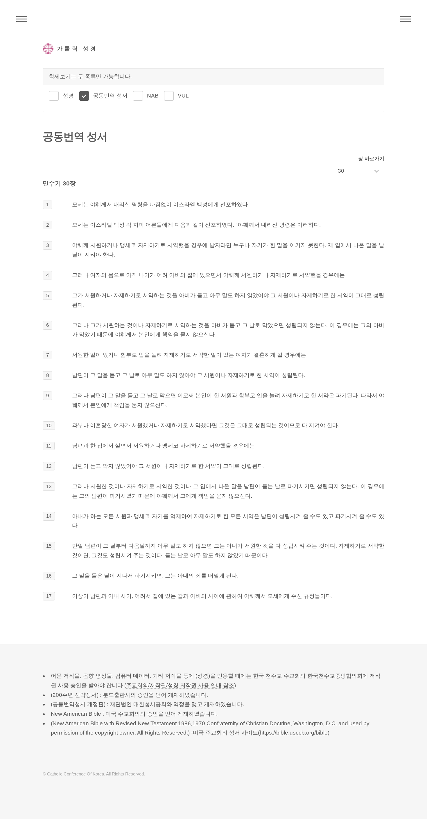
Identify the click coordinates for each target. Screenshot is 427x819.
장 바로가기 (371, 158)
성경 (68, 96)
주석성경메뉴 (22, 19)
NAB (153, 96)
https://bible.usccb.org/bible (294, 733)
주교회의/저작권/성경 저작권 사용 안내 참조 (180, 685)
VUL (183, 96)
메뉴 (405, 19)
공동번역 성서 (110, 96)
